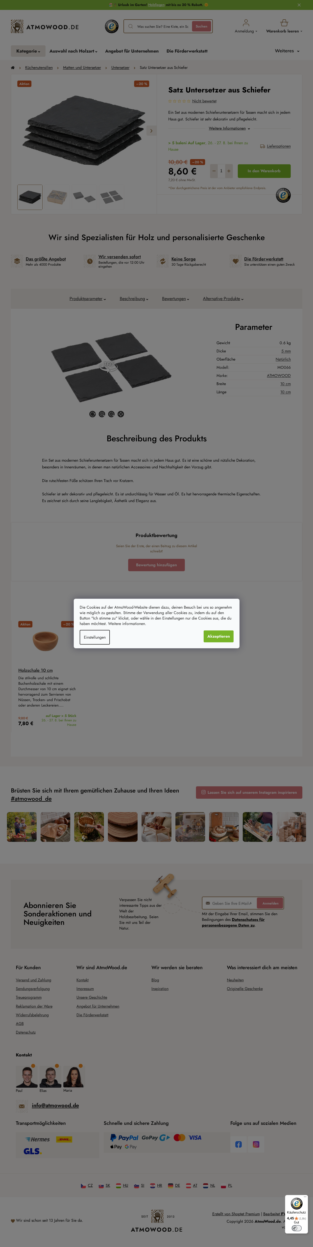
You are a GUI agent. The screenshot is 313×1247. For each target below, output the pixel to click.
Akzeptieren (218, 636)
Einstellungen (95, 637)
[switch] (297, 1228)
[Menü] (305, 1198)
